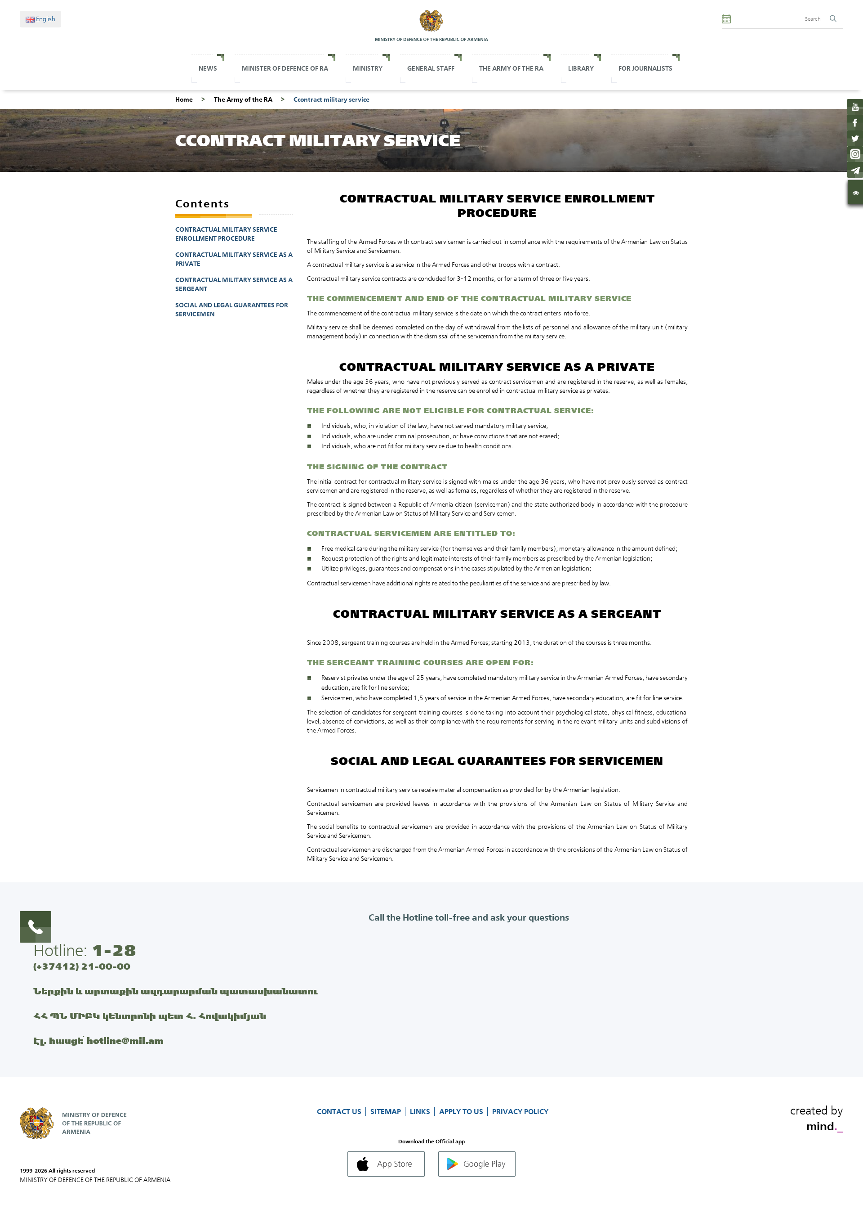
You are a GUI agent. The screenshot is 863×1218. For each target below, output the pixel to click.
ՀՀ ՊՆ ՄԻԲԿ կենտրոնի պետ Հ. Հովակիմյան (149, 1015)
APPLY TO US (462, 1111)
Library (581, 68)
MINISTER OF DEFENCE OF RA (285, 68)
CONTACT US (340, 1111)
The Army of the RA (243, 99)
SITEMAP (386, 1111)
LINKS (421, 1111)
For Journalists (645, 68)
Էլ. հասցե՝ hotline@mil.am (98, 1040)
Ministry (368, 68)
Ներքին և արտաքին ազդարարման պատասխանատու (175, 991)
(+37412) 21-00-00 (81, 966)
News (208, 68)
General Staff (430, 68)
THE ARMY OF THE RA (511, 68)
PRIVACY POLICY (520, 1111)
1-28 (113, 950)
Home (184, 99)
